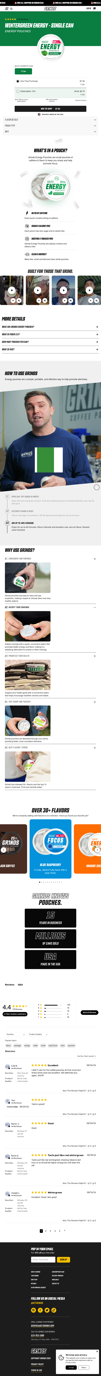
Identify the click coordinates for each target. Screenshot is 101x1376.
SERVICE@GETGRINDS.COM (42, 1326)
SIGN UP (63, 1259)
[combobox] (15, 1034)
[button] (94, 8)
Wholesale (55, 1280)
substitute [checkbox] (53, 1046)
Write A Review (89, 1013)
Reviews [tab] (9, 984)
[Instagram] (33, 1310)
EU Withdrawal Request (38, 1287)
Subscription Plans (58, 1272)
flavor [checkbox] (8, 1046)
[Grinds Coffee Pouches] (50, 8)
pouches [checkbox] (71, 1046)
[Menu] (7, 8)
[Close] (97, 1351)
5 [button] (59, 1231)
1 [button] (41, 1231)
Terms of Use (36, 1370)
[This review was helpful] (89, 1091)
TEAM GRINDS (35, 1276)
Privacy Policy (37, 1364)
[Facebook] (40, 1310)
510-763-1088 (37, 1335)
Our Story (34, 1280)
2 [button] (45, 1231)
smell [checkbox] (43, 1046)
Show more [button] (10, 1051)
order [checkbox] (35, 1046)
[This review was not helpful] (93, 1091)
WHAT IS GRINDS (35, 1272)
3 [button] (50, 1231)
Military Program (57, 1276)
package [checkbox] (17, 1046)
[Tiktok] (53, 1310)
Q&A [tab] (20, 984)
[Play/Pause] (13, 300)
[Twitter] (47, 1310)
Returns (33, 1284)
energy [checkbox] (27, 1046)
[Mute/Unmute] (19, 300)
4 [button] (55, 1231)
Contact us (55, 1284)
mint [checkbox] (63, 1046)
